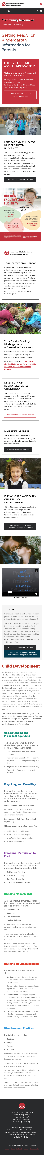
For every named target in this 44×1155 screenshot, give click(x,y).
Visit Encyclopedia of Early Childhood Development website (20, 526)
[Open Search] (41, 4)
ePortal (19, 1149)
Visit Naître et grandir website (18, 449)
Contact (13, 1149)
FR (41, 11)
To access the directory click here (20, 415)
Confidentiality (34, 1149)
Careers (26, 1149)
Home (7, 1149)
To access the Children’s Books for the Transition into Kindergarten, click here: (22, 654)
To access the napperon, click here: (20, 648)
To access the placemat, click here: (20, 179)
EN (38, 11)
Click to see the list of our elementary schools (20, 95)
